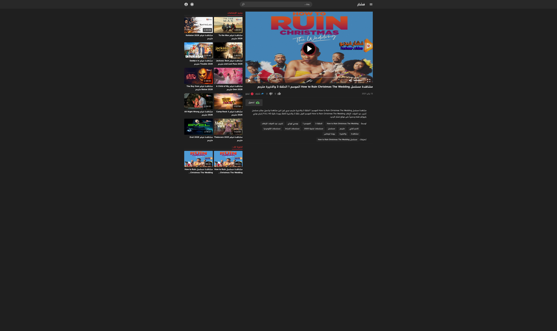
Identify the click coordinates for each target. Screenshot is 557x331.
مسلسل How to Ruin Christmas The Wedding (337, 139)
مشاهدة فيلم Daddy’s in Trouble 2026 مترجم (201, 62)
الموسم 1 (307, 123)
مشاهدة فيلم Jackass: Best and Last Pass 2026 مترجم (229, 62)
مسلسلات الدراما (292, 128)
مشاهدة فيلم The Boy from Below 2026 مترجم (200, 87)
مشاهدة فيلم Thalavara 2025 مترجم (228, 138)
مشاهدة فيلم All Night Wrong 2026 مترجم (198, 113)
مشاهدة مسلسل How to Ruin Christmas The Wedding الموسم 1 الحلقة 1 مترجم (199, 173)
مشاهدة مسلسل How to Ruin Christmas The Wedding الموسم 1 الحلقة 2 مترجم (228, 173)
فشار (361, 4)
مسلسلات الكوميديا (272, 128)
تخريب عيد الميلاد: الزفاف (272, 123)
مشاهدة (355, 133)
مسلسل (331, 128)
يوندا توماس (329, 133)
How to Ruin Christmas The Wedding (343, 123)
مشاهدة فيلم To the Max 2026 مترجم (231, 37)
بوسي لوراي (293, 123)
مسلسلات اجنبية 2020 (313, 128)
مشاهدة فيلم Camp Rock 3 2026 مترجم (229, 113)
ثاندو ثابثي (354, 128)
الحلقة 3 (318, 123)
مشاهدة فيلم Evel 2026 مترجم (201, 138)
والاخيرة (343, 133)
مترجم (342, 128)
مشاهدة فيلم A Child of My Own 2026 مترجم (229, 87)
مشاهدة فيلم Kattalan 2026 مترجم (199, 37)
